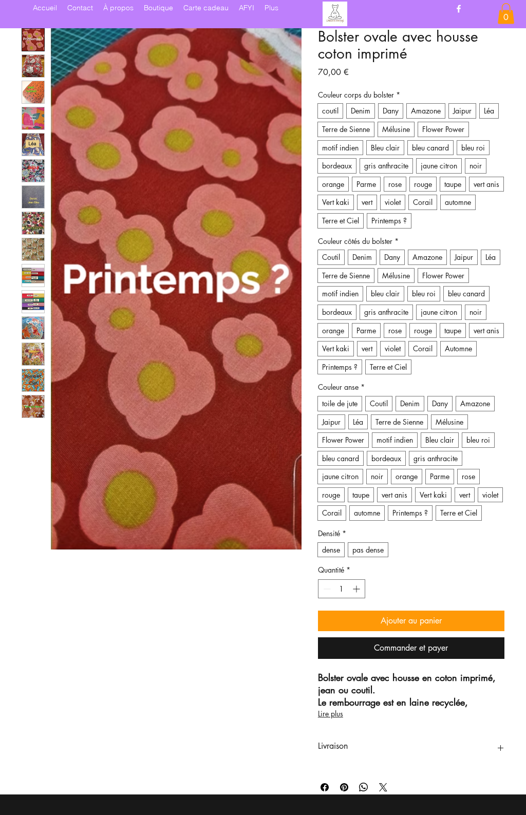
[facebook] (459, 9)
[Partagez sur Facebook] (324, 787)
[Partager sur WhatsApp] (364, 787)
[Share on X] (383, 787)
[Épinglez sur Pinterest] (344, 787)
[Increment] (357, 589)
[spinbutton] (341, 589)
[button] (506, 13)
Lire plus (330, 713)
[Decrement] (326, 589)
